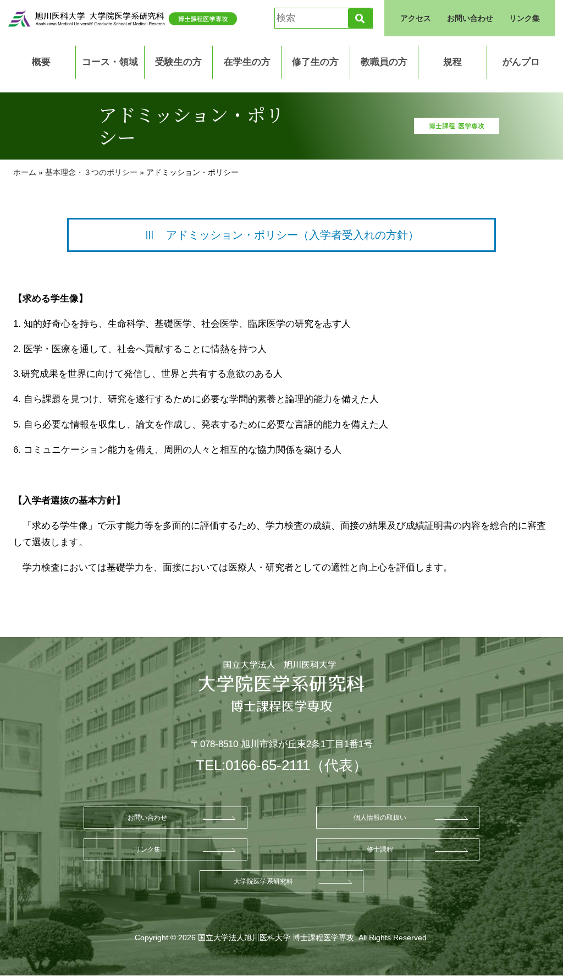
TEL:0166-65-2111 (253, 765)
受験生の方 (178, 62)
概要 (41, 62)
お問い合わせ (470, 18)
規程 (452, 62)
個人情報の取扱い (380, 817)
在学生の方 (247, 62)
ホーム (24, 172)
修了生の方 (315, 62)
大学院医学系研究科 (263, 881)
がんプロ (521, 62)
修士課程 (380, 849)
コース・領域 (110, 62)
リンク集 (524, 18)
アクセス (415, 18)
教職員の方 (384, 62)
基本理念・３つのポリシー (91, 172)
